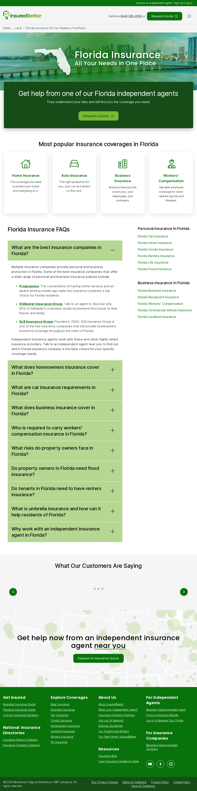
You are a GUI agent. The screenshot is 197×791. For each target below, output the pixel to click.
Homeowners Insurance (65, 725)
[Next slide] (184, 592)
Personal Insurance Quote (19, 709)
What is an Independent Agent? (118, 709)
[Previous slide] (13, 592)
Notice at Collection (135, 782)
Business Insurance (63, 709)
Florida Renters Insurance (156, 256)
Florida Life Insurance (153, 262)
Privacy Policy (160, 782)
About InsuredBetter (111, 704)
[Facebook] (160, 764)
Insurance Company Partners (116, 715)
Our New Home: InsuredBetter (117, 736)
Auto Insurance (74, 175)
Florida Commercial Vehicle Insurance (165, 310)
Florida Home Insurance (155, 243)
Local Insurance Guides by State (118, 761)
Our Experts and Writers (113, 731)
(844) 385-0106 (131, 16)
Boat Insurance (60, 704)
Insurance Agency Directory (20, 739)
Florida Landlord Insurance (157, 317)
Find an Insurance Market (162, 715)
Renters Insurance (62, 736)
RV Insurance (59, 742)
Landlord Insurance (63, 731)
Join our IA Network (110, 720)
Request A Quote (162, 16)
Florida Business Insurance (157, 290)
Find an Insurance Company (20, 715)
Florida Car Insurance (153, 236)
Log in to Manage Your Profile (164, 720)
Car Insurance (59, 715)
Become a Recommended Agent (166, 709)
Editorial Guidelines (110, 725)
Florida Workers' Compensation (160, 304)
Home (7, 28)
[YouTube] (150, 764)
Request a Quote (96, 116)
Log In (188, 3)
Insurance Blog (107, 755)
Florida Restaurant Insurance (158, 297)
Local (18, 28)
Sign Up (178, 3)
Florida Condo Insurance (155, 249)
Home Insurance (26, 175)
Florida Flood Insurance (154, 269)
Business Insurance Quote (19, 704)
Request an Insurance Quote (98, 658)
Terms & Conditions (143, 786)
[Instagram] (171, 764)
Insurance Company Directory (21, 745)
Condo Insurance (61, 720)
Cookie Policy (182, 782)
